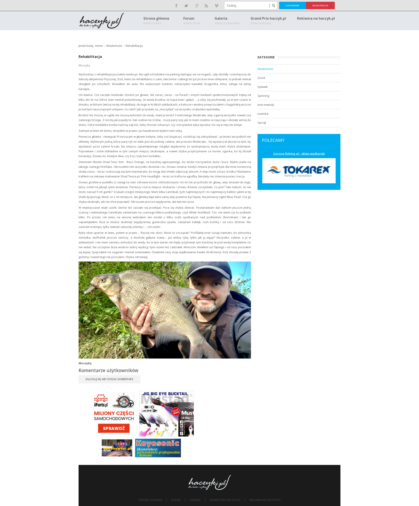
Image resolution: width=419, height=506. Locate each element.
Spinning (263, 96)
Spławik (263, 87)
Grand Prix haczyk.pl (225, 500)
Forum (176, 500)
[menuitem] (158, 20)
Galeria (195, 500)
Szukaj (273, 5)
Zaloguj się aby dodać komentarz (109, 379)
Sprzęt (262, 123)
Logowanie (292, 5)
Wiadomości (265, 69)
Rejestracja (320, 5)
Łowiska (263, 114)
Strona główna (150, 500)
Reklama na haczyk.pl (265, 500)
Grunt (261, 78)
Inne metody (266, 105)
